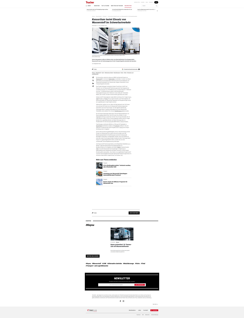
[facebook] (120, 301)
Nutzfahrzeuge (118, 111)
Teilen (95, 69)
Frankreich (116, 125)
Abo (156, 2)
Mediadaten (132, 310)
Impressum (138, 314)
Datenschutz (147, 314)
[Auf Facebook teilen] (93, 77)
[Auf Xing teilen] (93, 86)
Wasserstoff (99, 79)
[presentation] (157, 11)
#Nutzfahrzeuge (128, 263)
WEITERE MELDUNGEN (93, 256)
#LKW (104, 263)
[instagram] (123, 300)
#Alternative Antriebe (114, 263)
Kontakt (151, 2)
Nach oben (155, 304)
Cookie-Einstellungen (154, 314)
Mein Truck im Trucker (117, 5)
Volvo (106, 98)
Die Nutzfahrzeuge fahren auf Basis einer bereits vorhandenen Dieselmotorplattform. (120, 251)
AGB (143, 314)
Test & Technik (105, 5)
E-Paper (142, 2)
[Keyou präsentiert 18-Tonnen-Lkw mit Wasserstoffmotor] (122, 234)
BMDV (119, 147)
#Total (143, 263)
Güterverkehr (112, 79)
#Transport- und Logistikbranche (97, 266)
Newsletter (137, 2)
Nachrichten (128, 5)
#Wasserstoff (96, 263)
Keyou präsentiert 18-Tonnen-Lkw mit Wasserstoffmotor (121, 245)
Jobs (147, 2)
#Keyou (90, 225)
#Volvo (137, 263)
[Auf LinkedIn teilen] (93, 83)
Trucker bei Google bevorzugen (131, 69)
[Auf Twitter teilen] (93, 80)
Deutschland (99, 125)
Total (97, 98)
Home (93, 16)
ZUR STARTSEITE (134, 213)
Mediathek (97, 5)
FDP (97, 148)
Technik (104, 16)
